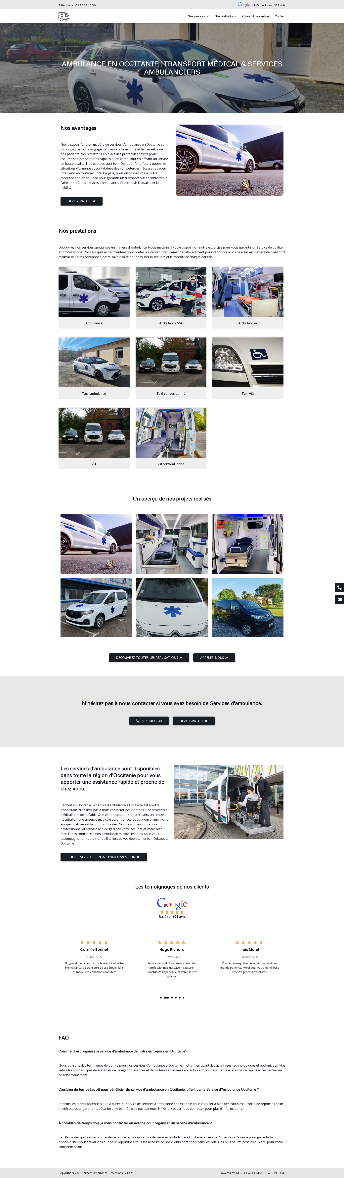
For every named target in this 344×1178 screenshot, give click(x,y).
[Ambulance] (94, 292)
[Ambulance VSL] (171, 292)
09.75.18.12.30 (85, 5)
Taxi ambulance (94, 393)
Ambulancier (248, 323)
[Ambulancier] (247, 292)
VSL (94, 464)
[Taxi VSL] (247, 362)
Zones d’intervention (255, 16)
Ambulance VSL (171, 323)
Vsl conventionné (170, 464)
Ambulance (94, 323)
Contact (280, 16)
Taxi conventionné (171, 393)
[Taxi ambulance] (94, 362)
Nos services (196, 16)
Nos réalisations (225, 16)
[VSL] (94, 433)
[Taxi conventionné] (171, 362)
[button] (161, 998)
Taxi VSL (248, 393)
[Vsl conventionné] (171, 433)
